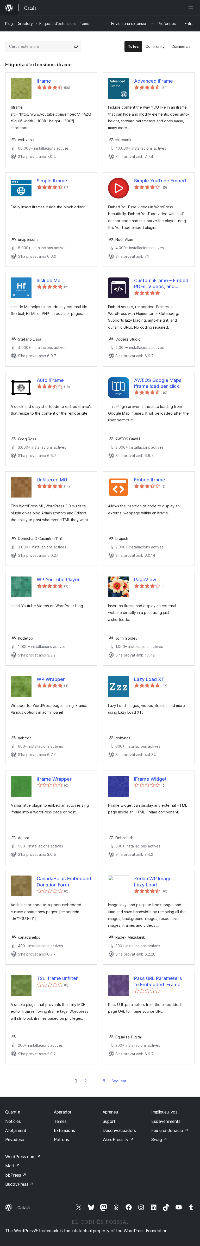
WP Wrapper (51, 679)
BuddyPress (19, 1184)
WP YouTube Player (58, 579)
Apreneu (110, 1112)
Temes (60, 1121)
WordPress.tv (118, 1139)
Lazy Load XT (149, 679)
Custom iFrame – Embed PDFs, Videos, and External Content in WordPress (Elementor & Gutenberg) (161, 284)
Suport (109, 1121)
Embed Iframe (149, 479)
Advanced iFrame (153, 81)
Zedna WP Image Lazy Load (153, 881)
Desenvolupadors (119, 1130)
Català (23, 1207)
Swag (159, 1139)
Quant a (12, 1112)
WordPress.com (23, 1156)
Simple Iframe (52, 180)
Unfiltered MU (52, 479)
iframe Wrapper (54, 779)
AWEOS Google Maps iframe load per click (158, 383)
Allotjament (15, 1130)
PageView (145, 579)
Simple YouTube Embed (160, 180)
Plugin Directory (19, 23)
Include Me (48, 280)
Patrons (61, 1139)
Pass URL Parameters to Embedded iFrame (158, 981)
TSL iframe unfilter (57, 978)
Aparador (62, 1112)
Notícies (13, 1121)
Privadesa (14, 1139)
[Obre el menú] (191, 8)
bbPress (15, 1175)
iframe (44, 81)
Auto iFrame (50, 380)
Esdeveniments (165, 1121)
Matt (12, 1165)
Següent (118, 1081)
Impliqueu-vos (164, 1112)
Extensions (64, 1130)
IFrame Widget (150, 779)
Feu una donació (169, 1130)
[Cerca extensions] (76, 46)
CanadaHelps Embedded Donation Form (64, 881)
